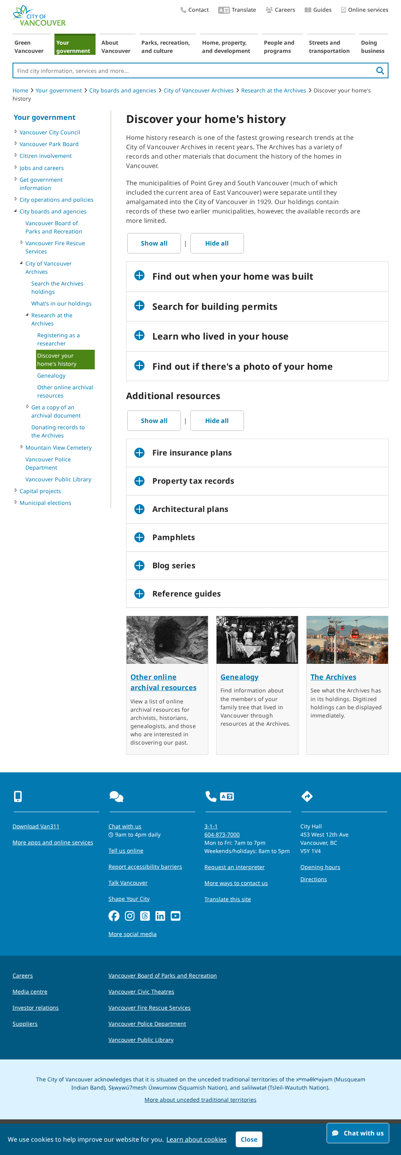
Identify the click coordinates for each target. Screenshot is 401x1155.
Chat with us (124, 826)
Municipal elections (45, 502)
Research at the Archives (273, 90)
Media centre (30, 991)
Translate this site (227, 899)
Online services (368, 9)
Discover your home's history (56, 359)
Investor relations (36, 1007)
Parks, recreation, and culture (165, 46)
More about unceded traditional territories (200, 1099)
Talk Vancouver (128, 882)
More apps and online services (53, 842)
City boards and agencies (122, 90)
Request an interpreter (234, 867)
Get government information (41, 184)
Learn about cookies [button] (196, 1139)
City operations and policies (57, 199)
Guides (322, 9)
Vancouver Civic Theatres (141, 991)
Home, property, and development (226, 46)
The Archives (333, 676)
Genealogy (51, 375)
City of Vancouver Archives (199, 90)
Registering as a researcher (58, 339)
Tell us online (125, 850)
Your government (73, 46)
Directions (313, 879)
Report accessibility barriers (145, 866)
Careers (285, 9)
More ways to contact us (236, 883)
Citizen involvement (46, 155)
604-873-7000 (222, 834)
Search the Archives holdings (57, 287)
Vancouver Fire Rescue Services (55, 247)
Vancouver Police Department (48, 463)
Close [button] (249, 1139)
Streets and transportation (329, 46)
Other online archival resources (65, 391)
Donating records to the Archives (58, 431)
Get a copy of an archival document (56, 411)
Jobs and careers (42, 168)
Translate (244, 9)
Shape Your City (129, 898)
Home (20, 90)
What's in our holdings (61, 303)
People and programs (279, 46)
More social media (132, 934)
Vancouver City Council (50, 132)
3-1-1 (211, 826)
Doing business (373, 46)
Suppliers (25, 1023)
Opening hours (320, 867)
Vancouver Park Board (49, 144)
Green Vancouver (28, 46)
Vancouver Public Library (58, 479)
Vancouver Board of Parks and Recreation (53, 227)
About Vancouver (115, 46)
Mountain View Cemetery (58, 447)
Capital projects (40, 491)
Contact (198, 9)
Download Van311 (36, 826)
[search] (380, 70)
